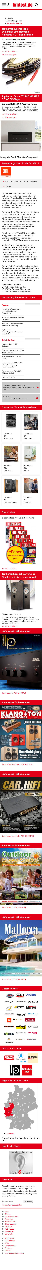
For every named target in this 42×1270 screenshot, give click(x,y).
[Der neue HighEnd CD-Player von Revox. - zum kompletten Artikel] (21, 136)
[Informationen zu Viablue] (9, 1041)
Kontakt (8, 1250)
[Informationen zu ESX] (9, 1008)
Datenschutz (10, 1245)
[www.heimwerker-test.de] (33, 1062)
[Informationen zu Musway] (9, 1027)
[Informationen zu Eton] (19, 1007)
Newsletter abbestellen (12, 1205)
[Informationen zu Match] (18, 1019)
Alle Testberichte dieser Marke (21, 181)
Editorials (9, 1234)
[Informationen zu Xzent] (20, 1039)
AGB (7, 1243)
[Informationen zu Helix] (21, 1014)
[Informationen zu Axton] (31, 995)
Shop (7, 1211)
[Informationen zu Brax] (9, 1002)
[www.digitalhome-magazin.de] (9, 1062)
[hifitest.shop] (27, 1075)
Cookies (8, 1248)
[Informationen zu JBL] (9, 1021)
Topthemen (9, 1231)
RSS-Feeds (9, 1229)
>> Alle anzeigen (9, 54)
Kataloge (8, 1226)
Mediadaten (10, 1240)
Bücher (8, 1214)
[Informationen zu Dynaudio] (21, 1002)
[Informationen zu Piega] (33, 1027)
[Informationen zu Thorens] (33, 1033)
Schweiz (10, 1133)
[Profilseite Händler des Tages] (21, 1163)
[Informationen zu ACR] (10, 996)
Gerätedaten (10, 1221)
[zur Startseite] (22, 4)
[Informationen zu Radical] (9, 1034)
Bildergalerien (10, 1224)
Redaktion (9, 1219)
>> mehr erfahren (9, 568)
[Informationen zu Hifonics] (33, 1014)
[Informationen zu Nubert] (21, 1028)
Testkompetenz (11, 1216)
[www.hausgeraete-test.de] (21, 1062)
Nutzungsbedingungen (14, 1253)
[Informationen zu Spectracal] (21, 1033)
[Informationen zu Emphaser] (33, 1002)
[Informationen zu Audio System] (20, 996)
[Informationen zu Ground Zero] (9, 1014)
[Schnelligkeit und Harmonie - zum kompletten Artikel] (21, 73)
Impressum (9, 1238)
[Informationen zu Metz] (30, 1020)
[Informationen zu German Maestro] (31, 1007)
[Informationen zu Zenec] (32, 1039)
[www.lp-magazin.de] (15, 1075)
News (8, 186)
